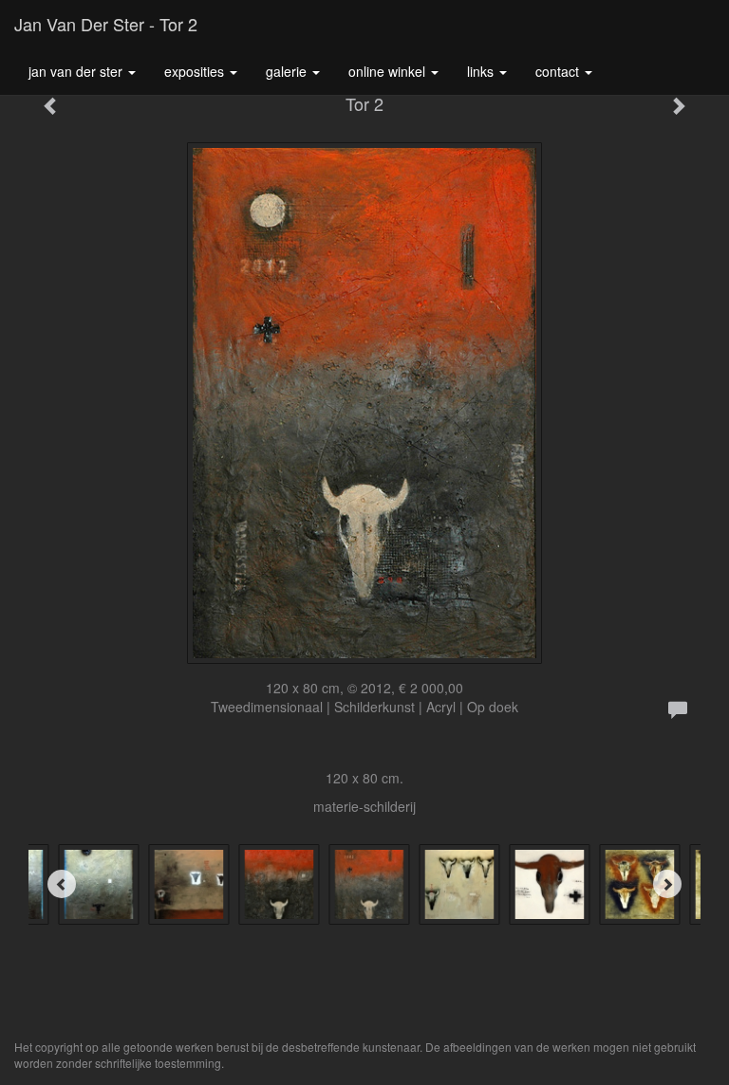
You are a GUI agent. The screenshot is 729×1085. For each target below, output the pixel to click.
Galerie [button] (288, 71)
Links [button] (482, 71)
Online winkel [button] (388, 71)
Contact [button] (559, 71)
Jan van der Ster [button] (77, 71)
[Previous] (61, 884)
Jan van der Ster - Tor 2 (105, 23)
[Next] (667, 884)
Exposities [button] (196, 71)
